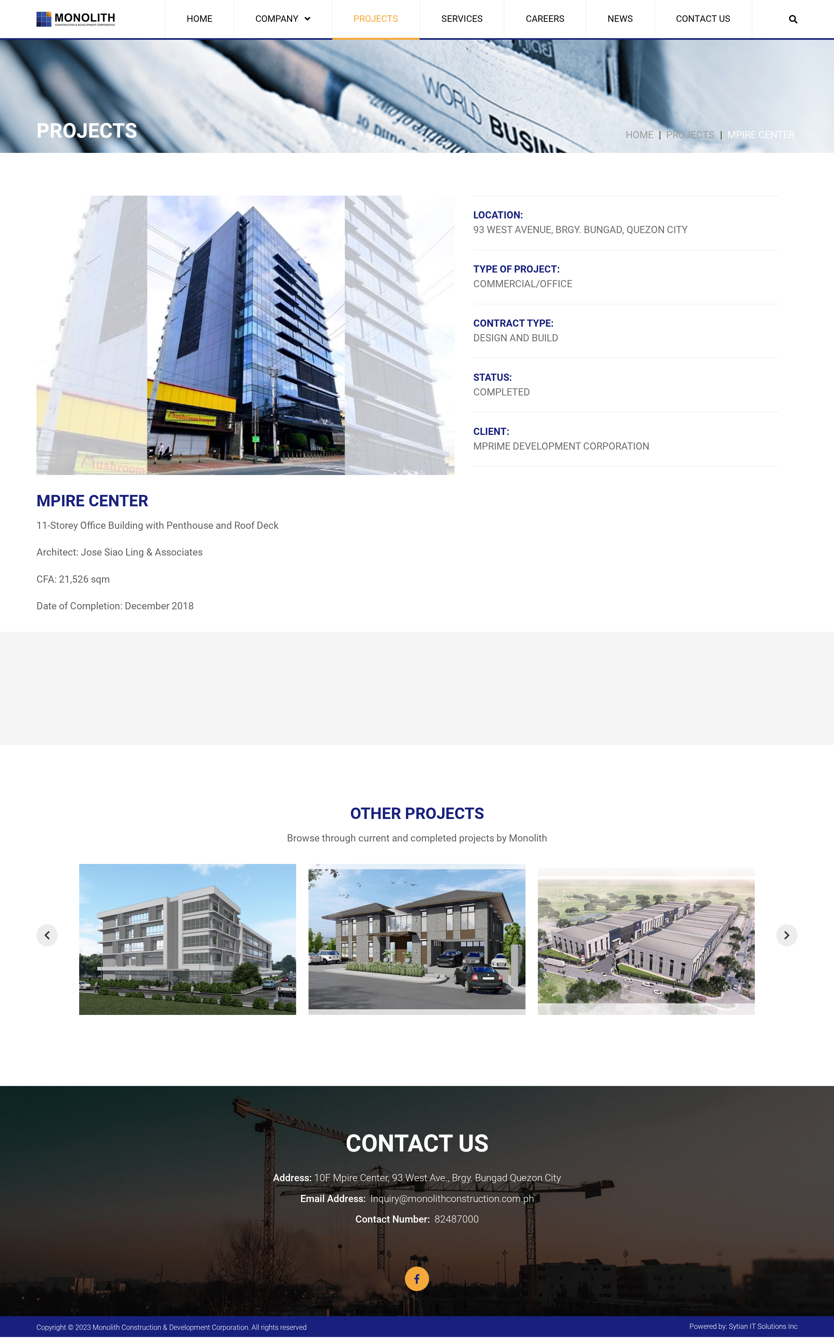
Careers (545, 18)
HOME (640, 135)
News (620, 18)
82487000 (417, 1219)
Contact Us (703, 18)
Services (462, 18)
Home (199, 18)
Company (276, 18)
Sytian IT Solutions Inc (763, 1326)
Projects (375, 18)
